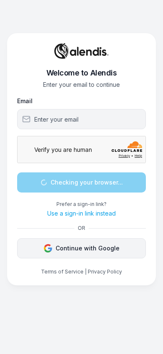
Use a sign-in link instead (81, 213)
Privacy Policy (105, 271)
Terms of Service (62, 271)
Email (25, 100)
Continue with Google (88, 248)
